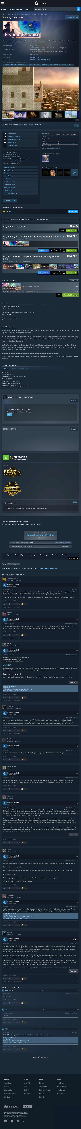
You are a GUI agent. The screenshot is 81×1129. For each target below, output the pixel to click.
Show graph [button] (72, 558)
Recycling (27, 1093)
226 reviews (18, 741)
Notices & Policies (45, 1090)
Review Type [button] (7, 555)
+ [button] (73, 64)
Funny (50, 64)
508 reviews (18, 580)
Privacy (41, 1083)
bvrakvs (9, 612)
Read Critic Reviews (20, 459)
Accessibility (43, 1086)
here (38, 508)
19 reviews (18, 708)
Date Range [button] (43, 555)
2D (34, 64)
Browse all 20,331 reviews (40, 1057)
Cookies (41, 1093)
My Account (61, 1093)
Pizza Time (10, 895)
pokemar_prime (12, 766)
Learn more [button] (73, 211)
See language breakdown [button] (9, 524)
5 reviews (9, 768)
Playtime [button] (54, 555)
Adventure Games (14, 14)
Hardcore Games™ (13, 578)
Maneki (9, 932)
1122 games (10, 897)
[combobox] (55, 9)
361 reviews (19, 614)
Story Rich (13, 64)
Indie (16, 154)
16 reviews (10, 798)
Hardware (26, 1090)
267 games (10, 741)
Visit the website (9, 167)
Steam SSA (7, 1086)
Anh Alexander (12, 739)
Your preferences (36, 524)
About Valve (27, 1083)
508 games (10, 708)
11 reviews (17, 645)
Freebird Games (35, 58)
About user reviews (23, 524)
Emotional (6, 64)
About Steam (8, 1083)
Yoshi (9, 643)
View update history (10, 184)
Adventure (29, 64)
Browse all (74, 280)
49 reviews (19, 934)
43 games (9, 645)
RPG (38, 64)
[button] (4, 9)
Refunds (41, 1097)
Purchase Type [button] (19, 555)
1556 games (10, 614)
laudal (9, 849)
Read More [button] (73, 682)
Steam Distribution (10, 1093)
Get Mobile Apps (62, 1086)
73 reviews (18, 897)
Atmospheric (57, 64)
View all (75, 502)
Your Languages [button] (12, 564)
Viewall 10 (74, 172)
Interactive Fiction (66, 64)
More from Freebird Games (21, 397)
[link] (57, 250)
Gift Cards (7, 1097)
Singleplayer (44, 64)
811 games (10, 580)
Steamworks (8, 1090)
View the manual (9, 182)
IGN (8, 308)
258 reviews (18, 851)
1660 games (10, 934)
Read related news (9, 187)
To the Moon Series (16, 161)
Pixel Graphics (21, 64)
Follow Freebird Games (18, 410)
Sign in (4, 124)
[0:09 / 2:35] (40, 88)
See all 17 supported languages (51, 148)
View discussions (9, 190)
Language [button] (32, 555)
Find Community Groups (11, 193)
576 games (10, 851)
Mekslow (10, 796)
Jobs (25, 1086)
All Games (5, 14)
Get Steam (60, 1083)
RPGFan (9, 314)
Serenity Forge (45, 59)
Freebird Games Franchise (28, 14)
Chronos (10, 706)
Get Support (61, 1090)
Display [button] (64, 555)
